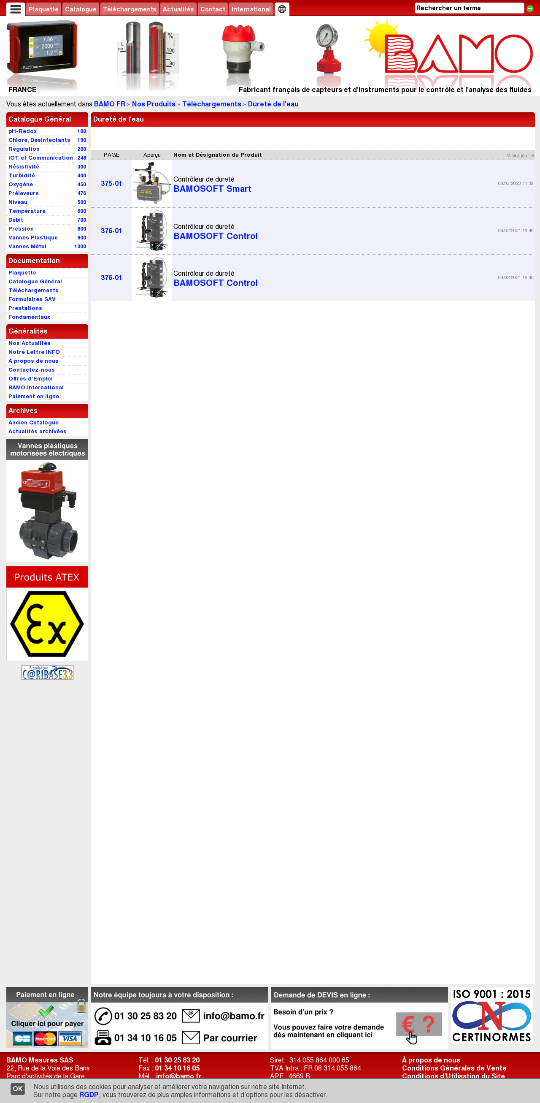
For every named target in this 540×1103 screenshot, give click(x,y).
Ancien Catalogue (33, 422)
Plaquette (44, 9)
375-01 (111, 183)
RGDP (89, 1094)
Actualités (178, 9)
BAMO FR (109, 104)
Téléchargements (130, 9)
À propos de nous (431, 1060)
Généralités (28, 331)
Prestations (25, 308)
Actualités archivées (37, 431)
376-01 (111, 230)
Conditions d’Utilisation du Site (453, 1076)
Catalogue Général (39, 119)
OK (18, 1088)
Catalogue (81, 9)
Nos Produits (154, 104)
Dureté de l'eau (273, 104)
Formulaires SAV (32, 299)
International (251, 9)
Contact (212, 9)
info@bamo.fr (179, 1076)
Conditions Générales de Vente (454, 1068)
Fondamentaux (29, 317)
